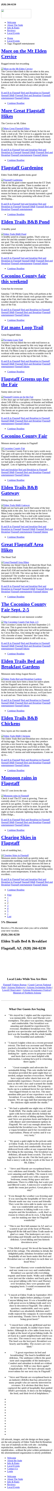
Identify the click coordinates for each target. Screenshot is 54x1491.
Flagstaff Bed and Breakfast (28, 95)
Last (9, 916)
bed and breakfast (29, 149)
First (9, 895)
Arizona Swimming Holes (39, 987)
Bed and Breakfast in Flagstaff (35, 92)
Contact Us (12, 1468)
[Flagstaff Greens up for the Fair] (17, 397)
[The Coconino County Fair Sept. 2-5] (19, 622)
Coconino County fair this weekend (23, 278)
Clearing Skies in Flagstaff (18, 840)
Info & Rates (13, 27)
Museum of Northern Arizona (27, 993)
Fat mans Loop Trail (22, 327)
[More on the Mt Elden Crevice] (17, 68)
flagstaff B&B (8, 95)
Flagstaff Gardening (22, 167)
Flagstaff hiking (22, 98)
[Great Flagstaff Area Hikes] (15, 562)
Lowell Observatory (11, 990)
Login (10, 1471)
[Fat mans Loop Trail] (12, 340)
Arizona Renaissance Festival (37, 990)
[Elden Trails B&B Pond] (13, 234)
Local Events (13, 33)
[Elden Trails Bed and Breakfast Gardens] (21, 679)
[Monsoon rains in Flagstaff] (15, 795)
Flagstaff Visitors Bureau (15, 984)
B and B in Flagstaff (10, 92)
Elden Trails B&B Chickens (19, 720)
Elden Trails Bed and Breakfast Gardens (22, 663)
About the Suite (14, 1460)
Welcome (11, 22)
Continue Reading (15, 103)
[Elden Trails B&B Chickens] (15, 736)
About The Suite (15, 25)
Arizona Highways (16, 987)
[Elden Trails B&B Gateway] (15, 505)
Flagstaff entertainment (21, 155)
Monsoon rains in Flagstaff (19, 780)
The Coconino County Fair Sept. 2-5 (23, 606)
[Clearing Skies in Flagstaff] (15, 855)
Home (10, 38)
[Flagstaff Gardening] (11, 180)
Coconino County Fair (24, 436)
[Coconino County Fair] (13, 448)
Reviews (11, 30)
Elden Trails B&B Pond (25, 221)
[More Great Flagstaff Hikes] (15, 128)
